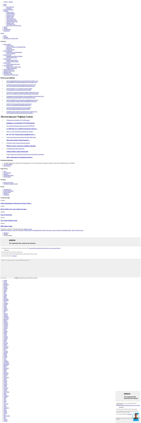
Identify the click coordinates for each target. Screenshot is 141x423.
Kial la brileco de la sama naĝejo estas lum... (14, 209)
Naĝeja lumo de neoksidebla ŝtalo (14, 52)
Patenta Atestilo (7, 192)
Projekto (5, 28)
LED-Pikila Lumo (10, 24)
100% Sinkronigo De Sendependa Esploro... (19, 157)
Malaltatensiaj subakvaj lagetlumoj (14, 56)
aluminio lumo (9, 45)
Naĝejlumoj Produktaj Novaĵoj (11, 183)
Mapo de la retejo (28, 229)
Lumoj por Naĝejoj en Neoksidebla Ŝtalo (15, 47)
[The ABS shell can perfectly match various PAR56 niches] (20, 126)
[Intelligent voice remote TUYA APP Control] (18, 120)
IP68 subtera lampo (6, 226)
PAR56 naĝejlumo (10, 13)
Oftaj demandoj (7, 29)
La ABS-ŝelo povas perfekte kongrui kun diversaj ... (22, 129)
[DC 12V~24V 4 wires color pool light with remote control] (19, 131)
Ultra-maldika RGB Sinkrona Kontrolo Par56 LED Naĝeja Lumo (21, 82)
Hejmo (5, 4)
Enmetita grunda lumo (11, 68)
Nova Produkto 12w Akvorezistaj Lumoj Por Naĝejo (18, 90)
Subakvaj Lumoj (10, 15)
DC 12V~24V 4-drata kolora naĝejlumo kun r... (20, 134)
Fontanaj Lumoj (10, 16)
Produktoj (6, 11)
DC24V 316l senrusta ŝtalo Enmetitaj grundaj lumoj (18, 105)
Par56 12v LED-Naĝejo (18, 230)
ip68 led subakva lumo (11, 57)
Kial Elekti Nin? (10, 7)
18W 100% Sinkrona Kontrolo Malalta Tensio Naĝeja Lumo (20, 86)
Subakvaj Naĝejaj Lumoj (77, 230)
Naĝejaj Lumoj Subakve (6, 230)
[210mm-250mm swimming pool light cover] (15, 148)
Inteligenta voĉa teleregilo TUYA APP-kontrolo (20, 123)
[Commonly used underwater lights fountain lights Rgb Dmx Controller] (21, 137)
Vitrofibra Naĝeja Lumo (12, 21)
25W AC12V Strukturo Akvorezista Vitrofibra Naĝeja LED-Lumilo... (22, 93)
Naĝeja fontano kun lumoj (12, 61)
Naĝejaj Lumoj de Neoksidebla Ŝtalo (32, 230)
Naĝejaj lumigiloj (10, 49)
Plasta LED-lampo (10, 53)
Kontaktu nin (7, 30)
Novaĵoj (5, 26)
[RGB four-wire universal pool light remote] (18, 143)
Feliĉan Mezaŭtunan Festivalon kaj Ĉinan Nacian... (16, 203)
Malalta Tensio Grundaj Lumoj (13, 66)
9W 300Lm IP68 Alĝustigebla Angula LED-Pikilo (18, 109)
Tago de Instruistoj (6, 215)
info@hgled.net (7, 165)
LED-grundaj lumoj (11, 19)
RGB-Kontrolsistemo (8, 9)
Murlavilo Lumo (10, 23)
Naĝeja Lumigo (10, 12)
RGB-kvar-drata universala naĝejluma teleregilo (21, 146)
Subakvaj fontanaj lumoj (12, 60)
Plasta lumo (9, 48)
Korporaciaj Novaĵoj (8, 182)
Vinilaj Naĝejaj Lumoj (11, 20)
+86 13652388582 (8, 164)
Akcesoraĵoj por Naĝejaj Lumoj (13, 25)
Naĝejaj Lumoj (9, 17)
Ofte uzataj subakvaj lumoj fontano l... (18, 140)
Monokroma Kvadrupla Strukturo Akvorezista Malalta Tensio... (21, 97)
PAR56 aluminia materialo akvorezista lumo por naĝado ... (20, 113)
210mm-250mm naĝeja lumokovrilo (17, 151)
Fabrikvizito (6, 194)
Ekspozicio (9, 8)
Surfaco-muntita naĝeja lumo (13, 64)
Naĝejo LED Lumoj (46, 230)
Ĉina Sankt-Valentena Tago (9, 220)
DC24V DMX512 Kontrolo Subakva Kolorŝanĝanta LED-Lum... (21, 101)
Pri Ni (5, 5)
